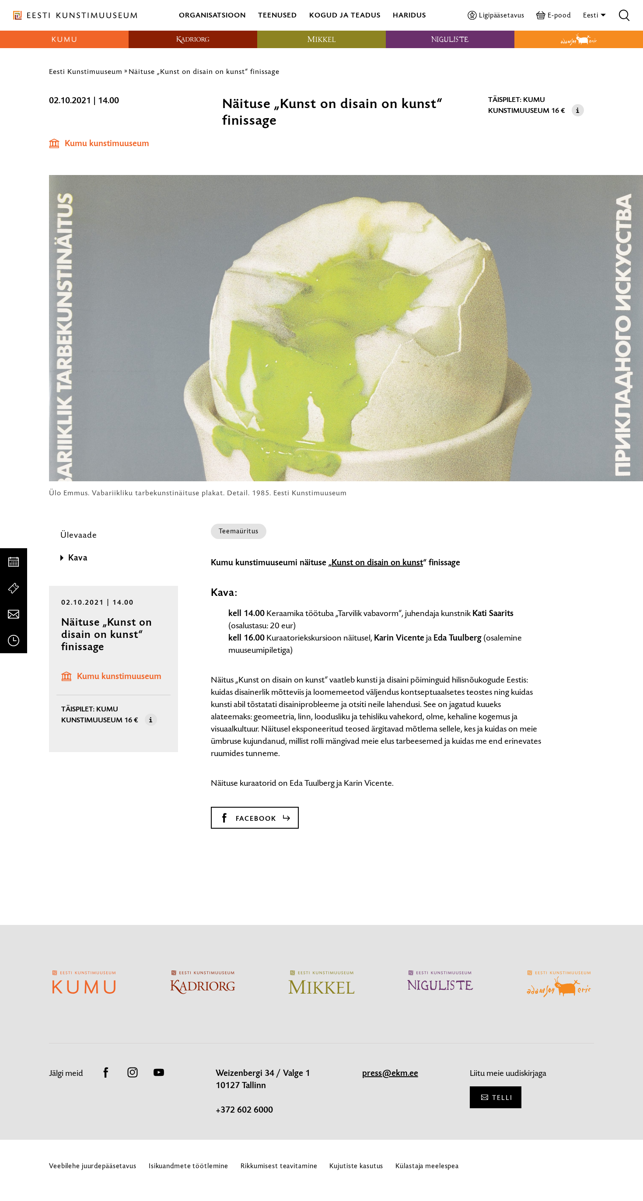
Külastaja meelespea (427, 1166)
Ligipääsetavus (501, 15)
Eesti (591, 15)
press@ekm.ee (390, 1073)
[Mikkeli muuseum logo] (321, 39)
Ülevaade (78, 535)
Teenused (277, 15)
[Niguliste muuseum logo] (450, 39)
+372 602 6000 (244, 1110)
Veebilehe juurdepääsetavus (92, 1166)
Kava (77, 558)
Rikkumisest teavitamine (279, 1166)
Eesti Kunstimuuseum (85, 71)
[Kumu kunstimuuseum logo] (64, 39)
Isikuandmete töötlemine (188, 1166)
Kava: (224, 592)
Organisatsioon (212, 15)
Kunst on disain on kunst (377, 562)
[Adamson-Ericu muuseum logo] (578, 39)
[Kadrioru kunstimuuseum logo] (193, 39)
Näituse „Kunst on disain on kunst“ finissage (204, 71)
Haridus (409, 15)
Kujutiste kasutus (356, 1166)
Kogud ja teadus (345, 15)
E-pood (559, 15)
